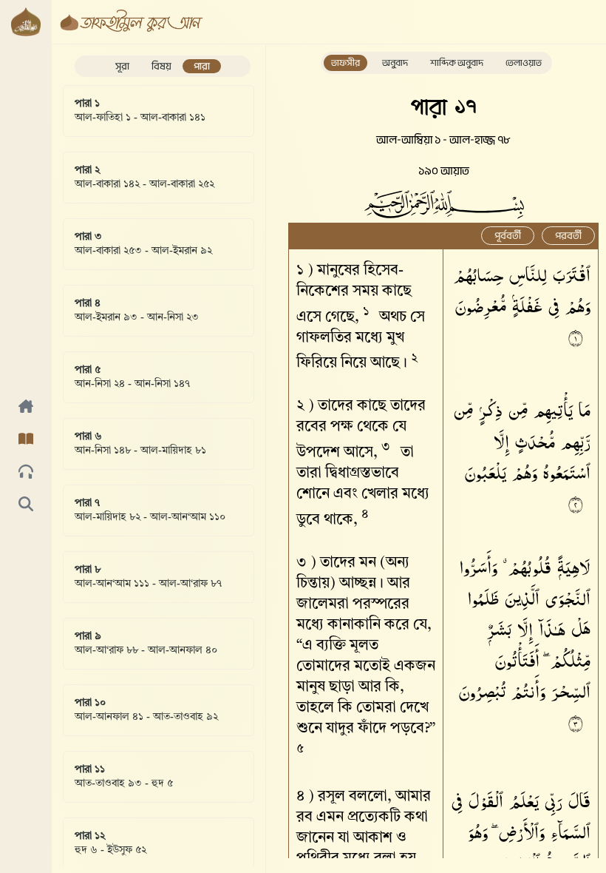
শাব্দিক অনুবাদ (456, 63)
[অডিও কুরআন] (25, 473)
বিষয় (161, 66)
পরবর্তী (568, 236)
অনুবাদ (395, 63)
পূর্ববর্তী (507, 236)
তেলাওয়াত (523, 63)
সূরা (122, 66)
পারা (202, 66)
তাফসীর (345, 63)
